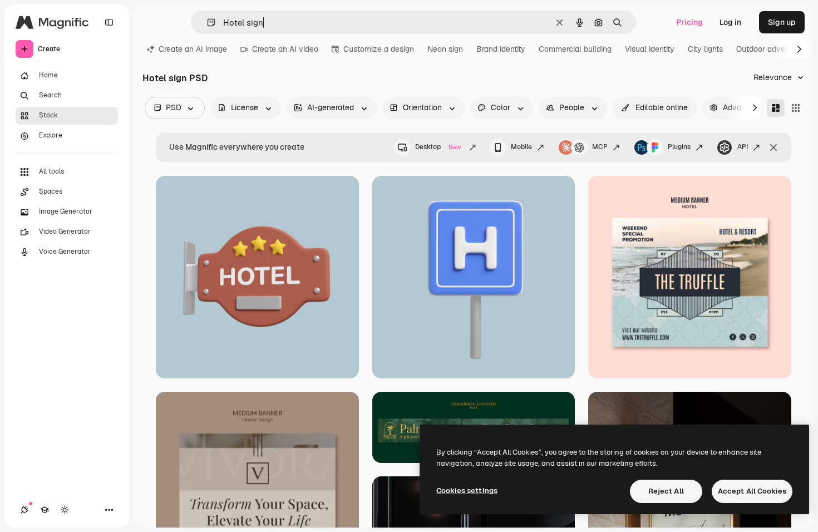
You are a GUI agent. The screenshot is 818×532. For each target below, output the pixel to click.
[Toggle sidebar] (109, 22)
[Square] (796, 108)
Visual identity (649, 49)
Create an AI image (193, 49)
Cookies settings (466, 490)
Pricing (689, 22)
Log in (730, 22)
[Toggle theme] (64, 510)
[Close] (773, 147)
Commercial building (575, 49)
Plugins (679, 146)
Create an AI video (285, 49)
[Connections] (24, 510)
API (742, 146)
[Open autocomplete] (206, 22)
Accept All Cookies (752, 491)
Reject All (666, 491)
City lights (705, 49)
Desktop (438, 146)
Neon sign (445, 49)
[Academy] (44, 510)
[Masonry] (776, 108)
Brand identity (500, 49)
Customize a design (378, 49)
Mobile (521, 146)
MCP (600, 146)
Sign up (782, 22)
